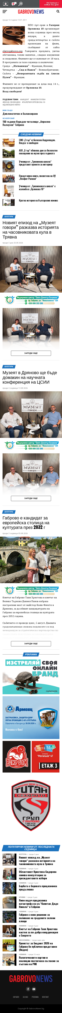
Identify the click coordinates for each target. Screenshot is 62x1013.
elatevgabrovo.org (12, 51)
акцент (25, 100)
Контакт (45, 997)
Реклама (35, 997)
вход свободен (12, 102)
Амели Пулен (38, 100)
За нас (25, 997)
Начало (16, 997)
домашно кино (12, 105)
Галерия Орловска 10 (34, 102)
